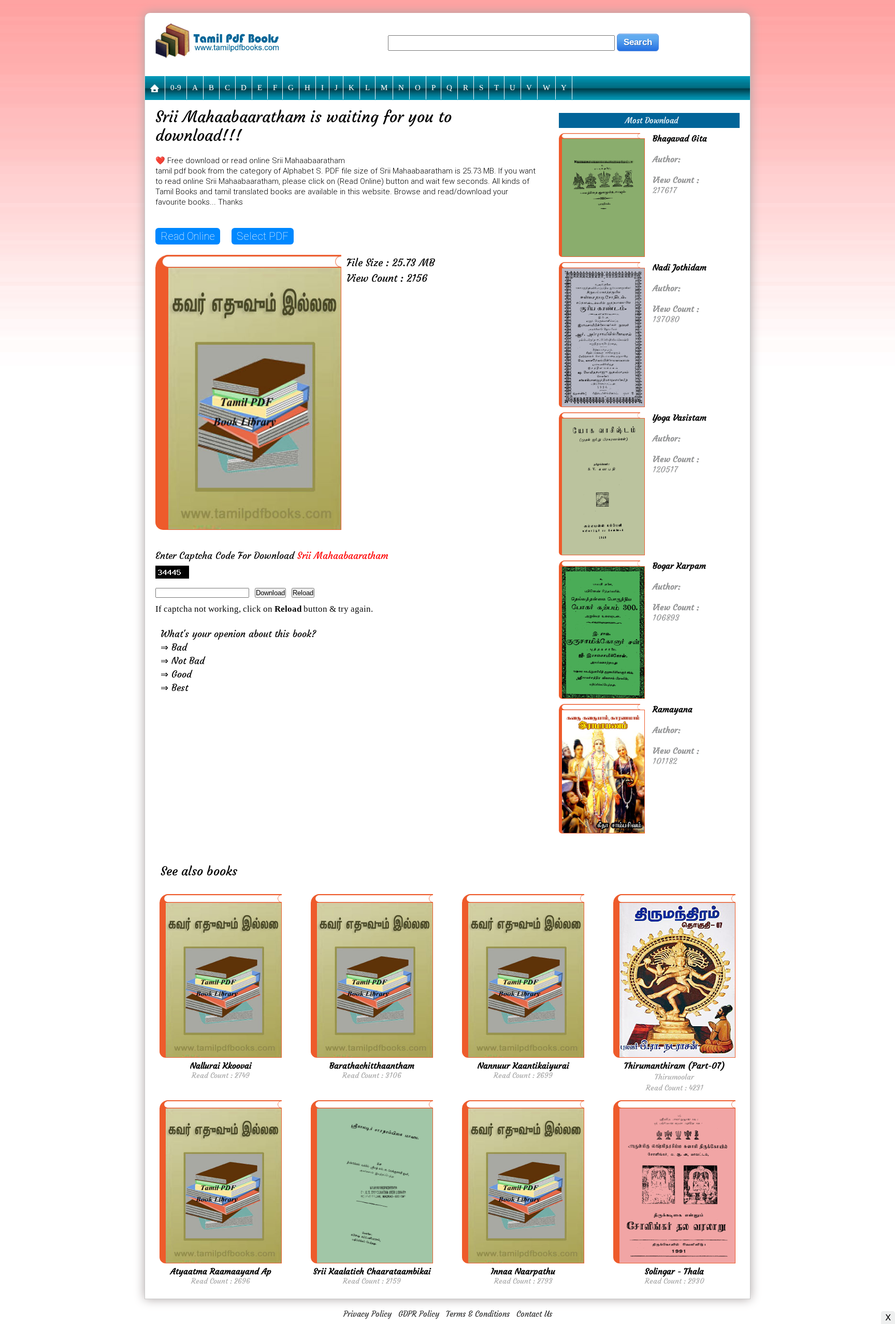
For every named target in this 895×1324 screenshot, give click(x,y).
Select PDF (262, 236)
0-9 (175, 87)
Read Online (188, 236)
